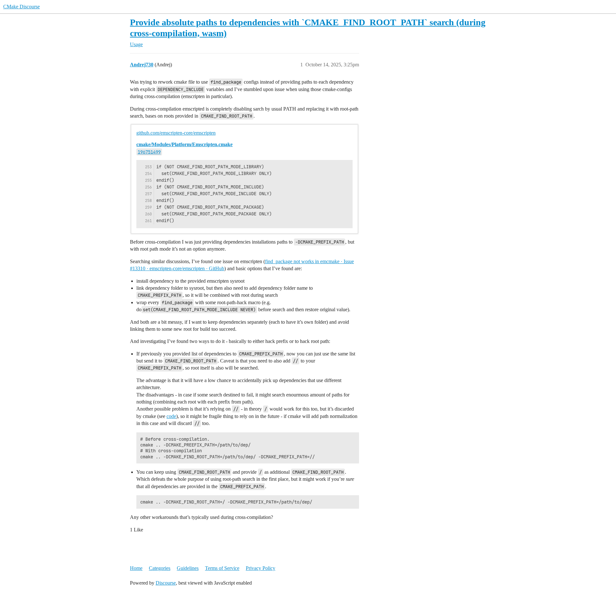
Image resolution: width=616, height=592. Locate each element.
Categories (159, 568)
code (171, 416)
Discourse (166, 583)
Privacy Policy (260, 568)
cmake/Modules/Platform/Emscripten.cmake (184, 144)
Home (136, 568)
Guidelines (188, 568)
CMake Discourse (21, 6)
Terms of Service (222, 568)
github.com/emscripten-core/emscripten (176, 133)
